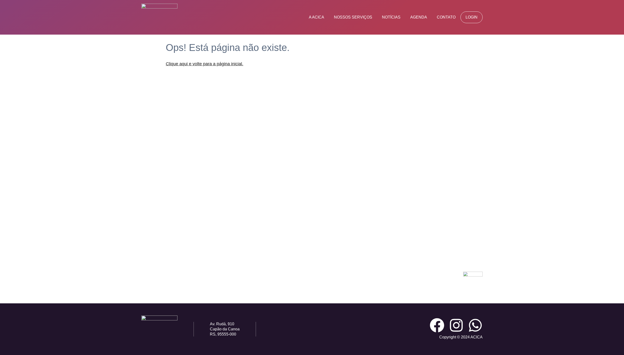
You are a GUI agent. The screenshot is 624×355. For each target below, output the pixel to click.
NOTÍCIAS (391, 17)
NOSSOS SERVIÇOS (353, 17)
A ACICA (316, 17)
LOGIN (472, 17)
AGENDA (418, 17)
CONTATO (446, 17)
